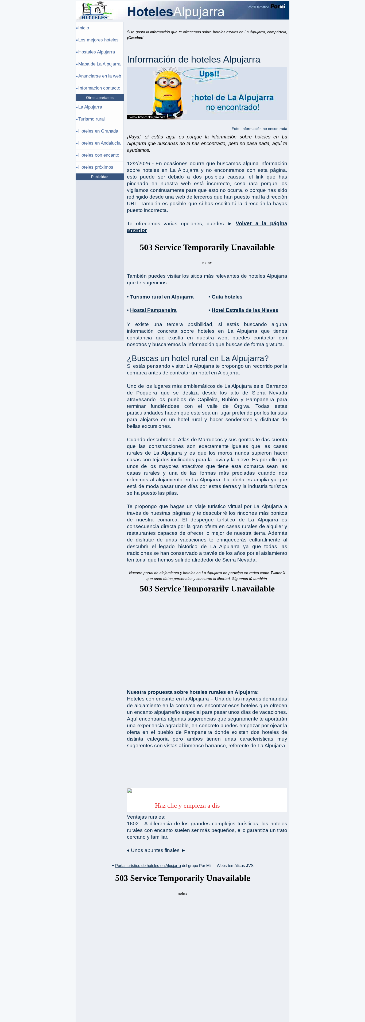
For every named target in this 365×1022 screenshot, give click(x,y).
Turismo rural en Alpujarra (162, 297)
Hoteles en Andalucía (99, 143)
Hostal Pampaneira (153, 310)
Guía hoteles (227, 297)
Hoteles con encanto (98, 155)
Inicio (83, 27)
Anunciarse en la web (99, 76)
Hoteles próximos (95, 167)
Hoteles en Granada (98, 131)
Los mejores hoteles (98, 39)
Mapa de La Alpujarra (99, 64)
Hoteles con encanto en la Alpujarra (168, 699)
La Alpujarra (90, 107)
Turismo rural (91, 119)
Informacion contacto (99, 88)
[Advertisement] (207, 638)
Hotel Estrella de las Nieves (245, 310)
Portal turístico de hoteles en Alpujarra (148, 865)
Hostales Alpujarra (96, 52)
